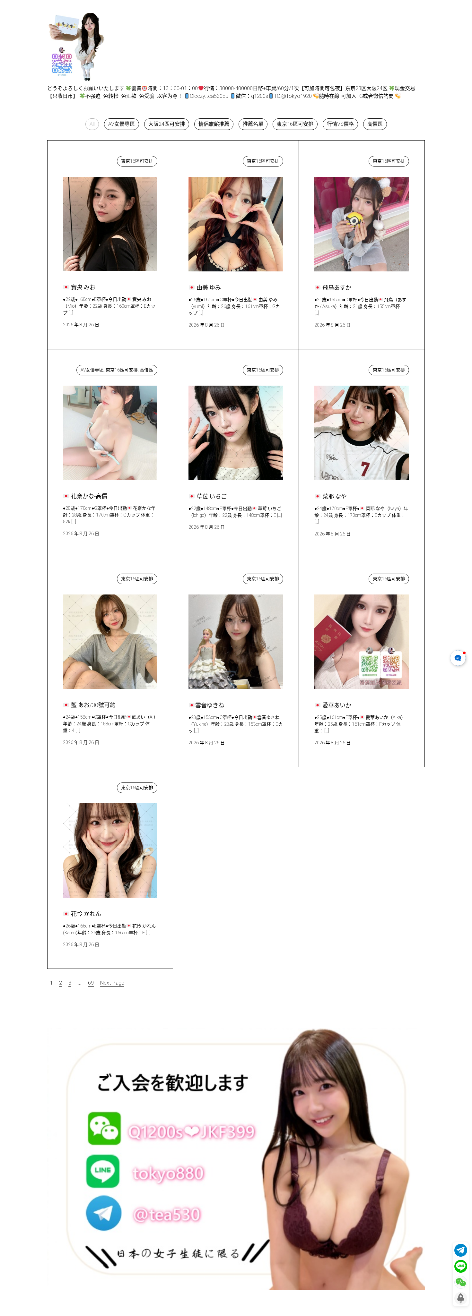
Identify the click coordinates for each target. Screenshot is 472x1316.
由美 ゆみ (205, 160)
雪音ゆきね (207, 577)
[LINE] (460, 1266)
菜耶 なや (331, 368)
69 (91, 983)
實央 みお (80, 160)
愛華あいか (333, 577)
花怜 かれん (83, 786)
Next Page (112, 983)
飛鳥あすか (333, 160)
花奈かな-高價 (85, 368)
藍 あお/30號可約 (89, 577)
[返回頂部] (460, 1298)
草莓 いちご (208, 368)
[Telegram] (460, 1250)
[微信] (460, 1282)
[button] (92, 124)
